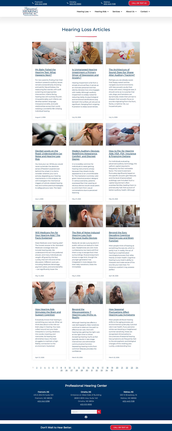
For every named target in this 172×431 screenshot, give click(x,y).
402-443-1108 (110, 4)
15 (93, 368)
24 (137, 368)
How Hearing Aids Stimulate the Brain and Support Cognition (48, 312)
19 (112, 368)
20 (117, 368)
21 (122, 368)
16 (98, 368)
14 (88, 368)
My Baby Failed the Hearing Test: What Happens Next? (45, 72)
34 (107, 370)
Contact (144, 11)
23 (132, 368)
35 (112, 370)
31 (92, 370)
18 (107, 368)
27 (72, 370)
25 (62, 370)
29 (82, 370)
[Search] (99, 412)
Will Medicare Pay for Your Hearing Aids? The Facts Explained (47, 235)
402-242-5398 (41, 4)
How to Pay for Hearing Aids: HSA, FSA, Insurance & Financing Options (122, 154)
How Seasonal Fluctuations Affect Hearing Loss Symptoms (122, 312)
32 (97, 370)
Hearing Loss (83, 11)
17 (103, 368)
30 (87, 370)
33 (102, 370)
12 (79, 368)
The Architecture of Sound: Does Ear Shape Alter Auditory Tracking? (122, 72)
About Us (130, 11)
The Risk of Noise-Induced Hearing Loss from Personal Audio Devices (86, 235)
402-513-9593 (75, 4)
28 (77, 370)
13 (83, 368)
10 (70, 368)
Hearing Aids (100, 11)
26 (66, 370)
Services (116, 11)
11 (74, 368)
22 (127, 368)
